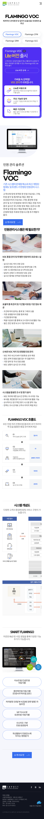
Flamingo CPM (31, 34)
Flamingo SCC (31, 41)
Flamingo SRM (12, 41)
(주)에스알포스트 (11, 4)
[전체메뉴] (40, 3)
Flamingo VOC (12, 34)
